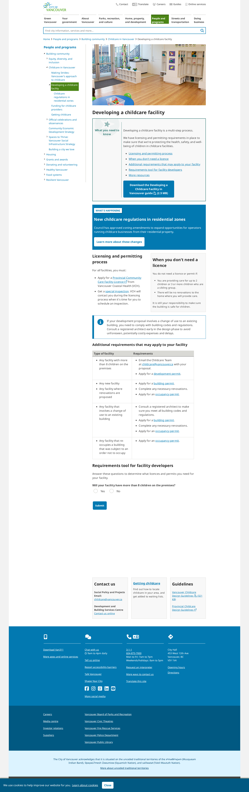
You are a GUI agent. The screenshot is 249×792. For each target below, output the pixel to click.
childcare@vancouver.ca (157, 364)
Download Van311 (53, 649)
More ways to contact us (140, 674)
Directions (173, 672)
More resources (139, 175)
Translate (143, 4)
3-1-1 (129, 649)
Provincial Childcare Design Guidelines (184, 608)
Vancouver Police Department (101, 735)
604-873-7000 (133, 653)
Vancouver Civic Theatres (99, 721)
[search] (202, 30)
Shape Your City (93, 681)
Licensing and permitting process (150, 153)
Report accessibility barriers (101, 667)
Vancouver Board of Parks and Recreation (108, 714)
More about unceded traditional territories (124, 768)
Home (46, 39)
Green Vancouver (50, 20)
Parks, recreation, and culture (109, 20)
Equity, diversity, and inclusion (60, 60)
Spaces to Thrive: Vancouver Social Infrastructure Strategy (62, 140)
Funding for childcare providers (63, 107)
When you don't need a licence (149, 159)
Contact (123, 4)
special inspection (117, 291)
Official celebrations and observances (63, 121)
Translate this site (136, 681)
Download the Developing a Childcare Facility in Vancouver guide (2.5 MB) (149, 189)
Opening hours (176, 667)
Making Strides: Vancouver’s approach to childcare (64, 76)
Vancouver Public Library (99, 742)
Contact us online (104, 613)
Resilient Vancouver (57, 179)
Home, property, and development (135, 20)
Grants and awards (57, 159)
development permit (167, 374)
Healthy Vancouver (57, 169)
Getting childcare (61, 114)
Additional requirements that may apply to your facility (164, 164)
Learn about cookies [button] (85, 785)
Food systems (54, 174)
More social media (95, 696)
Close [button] (107, 785)
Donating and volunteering (61, 164)
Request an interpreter (139, 667)
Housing (51, 154)
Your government (69, 20)
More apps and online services (60, 656)
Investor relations (53, 728)
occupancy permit (167, 394)
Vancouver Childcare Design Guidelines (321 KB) (187, 596)
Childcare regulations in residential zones (64, 97)
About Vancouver (88, 20)
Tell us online (92, 660)
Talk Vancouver (93, 674)
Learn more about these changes (119, 242)
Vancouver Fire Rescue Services (102, 728)
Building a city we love (61, 149)
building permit (164, 383)
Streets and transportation (180, 20)
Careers (161, 4)
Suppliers (48, 735)
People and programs (158, 20)
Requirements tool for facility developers (155, 170)
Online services (197, 4)
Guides (177, 4)
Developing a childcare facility (64, 86)
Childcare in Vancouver (121, 39)
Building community (93, 39)
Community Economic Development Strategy (61, 130)
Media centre (50, 721)
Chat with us (92, 649)
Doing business (199, 20)
